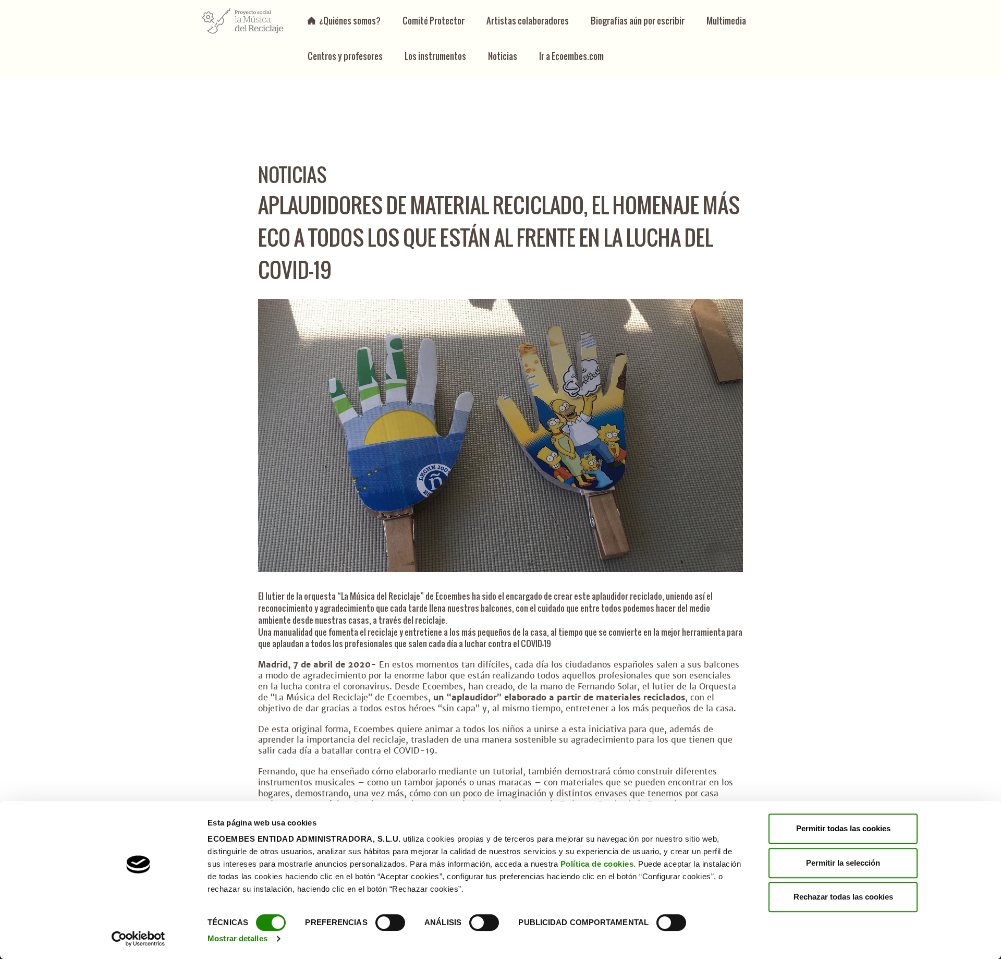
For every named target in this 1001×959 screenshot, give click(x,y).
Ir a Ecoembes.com (571, 56)
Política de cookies (597, 863)
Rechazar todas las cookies (843, 896)
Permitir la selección (843, 862)
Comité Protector (433, 20)
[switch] (390, 922)
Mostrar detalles (237, 938)
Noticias (502, 56)
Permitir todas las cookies (843, 828)
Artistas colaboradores (527, 20)
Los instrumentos (435, 56)
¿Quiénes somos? (350, 20)
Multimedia (726, 20)
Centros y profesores (345, 56)
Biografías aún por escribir (638, 20)
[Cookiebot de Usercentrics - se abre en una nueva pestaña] (138, 938)
